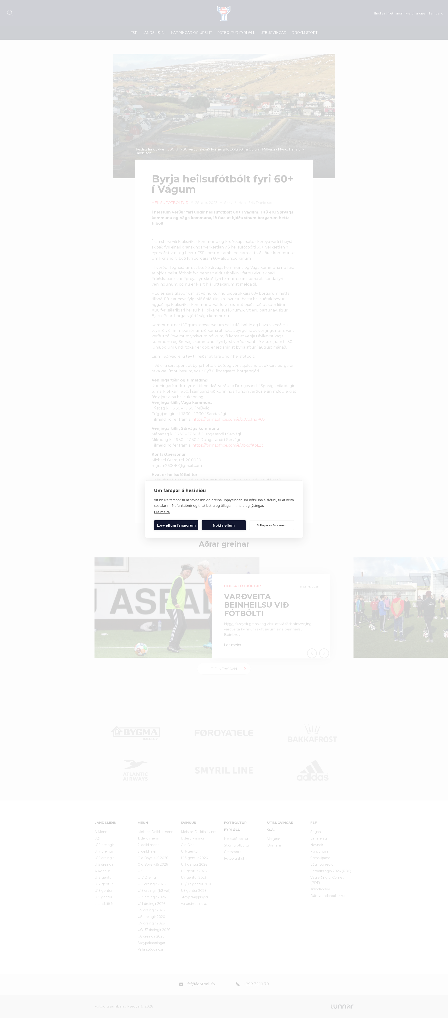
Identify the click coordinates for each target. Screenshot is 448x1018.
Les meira (162, 511)
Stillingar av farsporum (271, 525)
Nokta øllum (224, 525)
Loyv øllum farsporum (176, 525)
